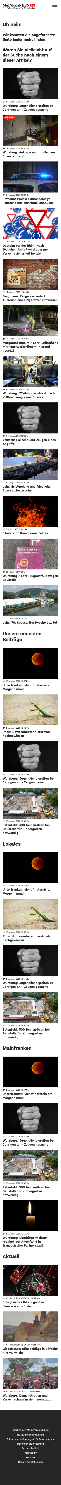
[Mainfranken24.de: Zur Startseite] (19, 6)
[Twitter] (30, 1419)
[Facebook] (21, 1419)
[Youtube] (40, 1419)
